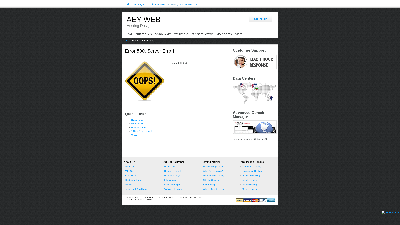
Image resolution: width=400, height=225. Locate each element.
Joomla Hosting (249, 180)
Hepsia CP (169, 166)
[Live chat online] (391, 212)
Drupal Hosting (249, 184)
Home (130, 34)
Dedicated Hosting (202, 34)
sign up (260, 19)
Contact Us (130, 175)
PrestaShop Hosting (252, 171)
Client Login (138, 4)
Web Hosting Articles (213, 166)
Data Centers (224, 34)
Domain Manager (172, 175)
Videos (128, 184)
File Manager (170, 180)
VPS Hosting (181, 34)
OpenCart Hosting (251, 175)
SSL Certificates (211, 180)
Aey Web (143, 19)
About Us (129, 166)
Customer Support (134, 180)
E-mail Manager (172, 184)
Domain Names (163, 34)
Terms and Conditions (136, 189)
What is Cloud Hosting (214, 189)
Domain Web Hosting (213, 175)
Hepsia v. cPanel (172, 171)
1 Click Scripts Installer (142, 131)
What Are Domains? (213, 171)
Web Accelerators (173, 189)
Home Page (137, 120)
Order (238, 34)
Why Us (129, 171)
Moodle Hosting (250, 189)
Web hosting (137, 123)
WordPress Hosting (251, 166)
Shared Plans (144, 34)
